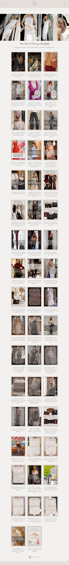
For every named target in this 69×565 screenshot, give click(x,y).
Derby (40, 47)
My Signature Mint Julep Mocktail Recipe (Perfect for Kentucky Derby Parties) (51, 488)
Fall (32, 47)
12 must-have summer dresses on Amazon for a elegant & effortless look (18, 520)
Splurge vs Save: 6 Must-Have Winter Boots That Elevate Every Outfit (34, 282)
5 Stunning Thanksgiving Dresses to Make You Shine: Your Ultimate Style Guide (50, 400)
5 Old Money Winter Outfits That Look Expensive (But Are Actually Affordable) (51, 282)
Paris (44, 47)
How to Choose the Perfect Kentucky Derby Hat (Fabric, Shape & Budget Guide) (18, 134)
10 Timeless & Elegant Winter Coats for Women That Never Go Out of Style (18, 253)
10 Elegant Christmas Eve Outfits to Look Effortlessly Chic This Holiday (18, 282)
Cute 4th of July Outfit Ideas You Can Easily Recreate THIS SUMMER (34, 550)
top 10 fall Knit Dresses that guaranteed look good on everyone (18, 430)
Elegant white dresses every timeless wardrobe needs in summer (51, 460)
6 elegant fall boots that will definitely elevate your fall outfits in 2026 (34, 75)
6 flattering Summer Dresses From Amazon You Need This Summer (35, 460)
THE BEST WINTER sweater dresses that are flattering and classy (51, 253)
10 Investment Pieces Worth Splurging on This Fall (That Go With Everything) (34, 310)
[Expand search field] (64, 4)
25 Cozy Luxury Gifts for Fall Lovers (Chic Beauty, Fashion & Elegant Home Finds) (18, 310)
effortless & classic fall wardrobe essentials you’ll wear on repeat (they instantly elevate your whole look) (51, 370)
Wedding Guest (17, 47)
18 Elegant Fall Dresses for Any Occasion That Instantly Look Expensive (51, 310)
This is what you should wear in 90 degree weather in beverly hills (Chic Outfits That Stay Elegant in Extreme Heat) (34, 490)
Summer (28, 47)
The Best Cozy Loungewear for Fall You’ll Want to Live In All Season (18, 75)
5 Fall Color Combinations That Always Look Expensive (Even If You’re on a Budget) (18, 339)
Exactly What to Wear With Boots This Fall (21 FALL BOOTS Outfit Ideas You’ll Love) (18, 104)
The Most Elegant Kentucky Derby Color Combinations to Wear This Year (18, 164)
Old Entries (37, 557)
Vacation (24, 47)
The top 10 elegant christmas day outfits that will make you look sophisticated (34, 253)
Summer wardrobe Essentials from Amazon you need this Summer (18, 488)
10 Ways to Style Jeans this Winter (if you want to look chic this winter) (34, 224)
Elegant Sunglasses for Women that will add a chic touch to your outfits (51, 520)
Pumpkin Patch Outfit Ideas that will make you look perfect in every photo (18, 460)
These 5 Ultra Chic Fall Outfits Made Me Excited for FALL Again (51, 75)
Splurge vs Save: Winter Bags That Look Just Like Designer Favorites (51, 224)
